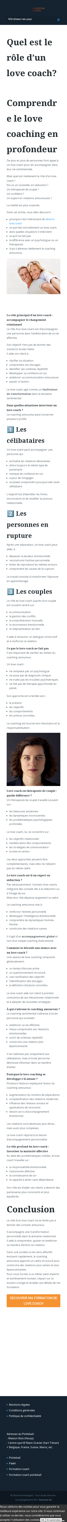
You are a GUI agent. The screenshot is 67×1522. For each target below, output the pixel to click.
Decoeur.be (45, 1499)
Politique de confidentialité (25, 1416)
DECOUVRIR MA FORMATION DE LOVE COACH (33, 1300)
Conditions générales (22, 1410)
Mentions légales (19, 1404)
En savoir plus (54, 1519)
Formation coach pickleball (25, 1475)
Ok (42, 1519)
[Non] (63, 1520)
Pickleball (14, 1457)
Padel (12, 1463)
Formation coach (19, 1469)
